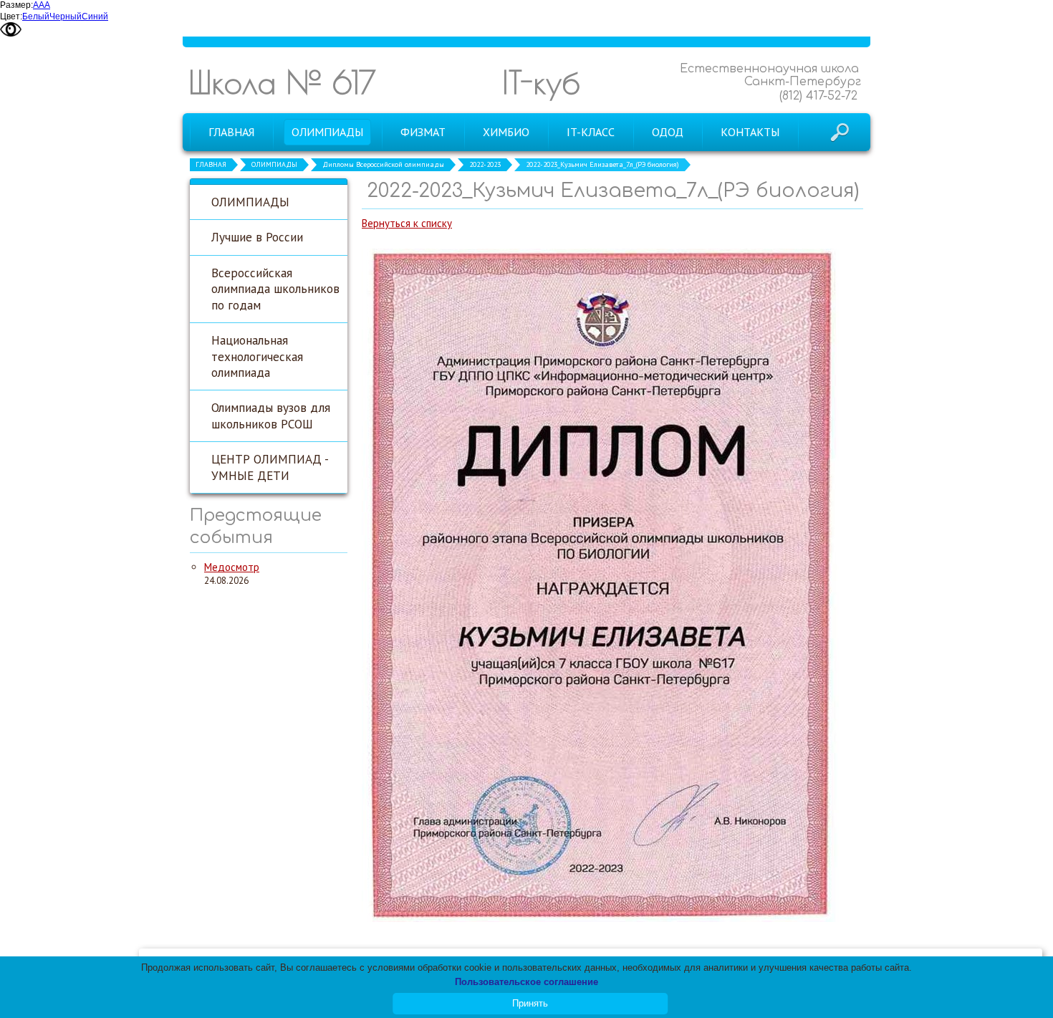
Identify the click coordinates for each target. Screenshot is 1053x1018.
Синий (95, 16)
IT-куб (541, 82)
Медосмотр (231, 567)
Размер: (16, 5)
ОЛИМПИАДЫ (274, 164)
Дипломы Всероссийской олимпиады (383, 164)
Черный (65, 16)
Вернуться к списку (407, 223)
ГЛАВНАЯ (211, 164)
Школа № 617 (282, 82)
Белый (35, 16)
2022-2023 (485, 164)
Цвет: (11, 16)
